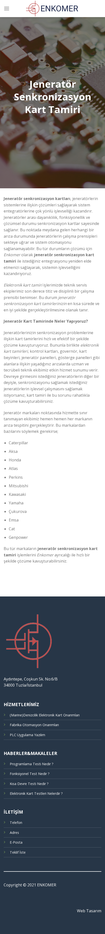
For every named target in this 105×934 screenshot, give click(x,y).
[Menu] (7, 8)
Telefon (16, 822)
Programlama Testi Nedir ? (31, 764)
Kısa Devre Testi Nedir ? (29, 783)
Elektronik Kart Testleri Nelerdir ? (36, 793)
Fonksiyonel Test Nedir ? (30, 773)
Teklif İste (18, 852)
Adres (14, 832)
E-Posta (16, 842)
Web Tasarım (89, 910)
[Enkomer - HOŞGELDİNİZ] (52, 8)
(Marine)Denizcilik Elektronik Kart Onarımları (45, 715)
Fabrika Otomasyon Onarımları (34, 724)
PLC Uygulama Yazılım (27, 734)
